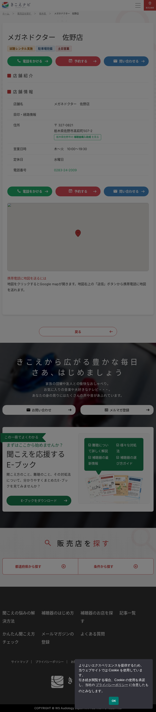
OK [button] (114, 700)
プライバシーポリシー (112, 685)
